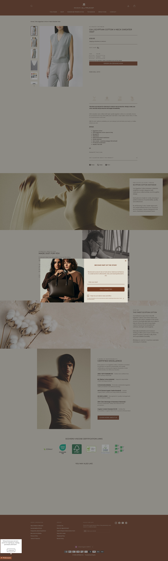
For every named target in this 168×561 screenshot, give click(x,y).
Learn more (11, 550)
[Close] (126, 261)
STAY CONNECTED (106, 289)
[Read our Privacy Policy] (123, 298)
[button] (13, 558)
